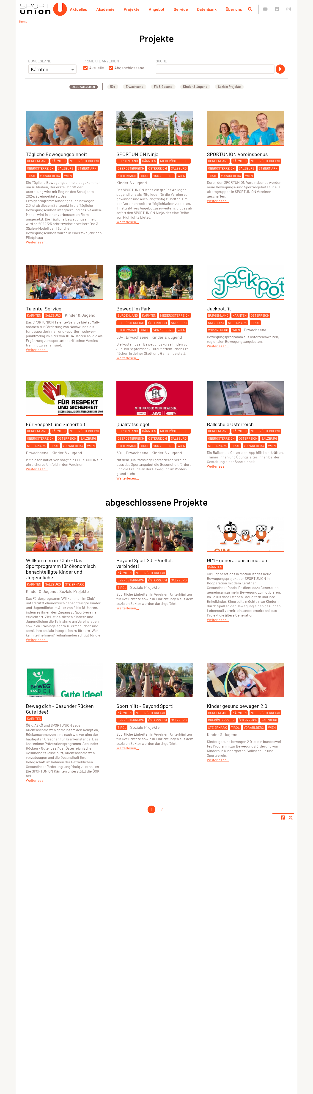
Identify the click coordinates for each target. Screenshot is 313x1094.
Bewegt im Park (133, 308)
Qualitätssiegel (132, 424)
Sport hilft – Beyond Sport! (145, 706)
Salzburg (66, 168)
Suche (161, 61)
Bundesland (39, 61)
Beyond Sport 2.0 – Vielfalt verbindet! (144, 563)
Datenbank (207, 9)
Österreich (157, 168)
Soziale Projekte (229, 87)
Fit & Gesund (163, 87)
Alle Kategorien (83, 86)
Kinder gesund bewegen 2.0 (237, 706)
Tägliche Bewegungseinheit (56, 154)
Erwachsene (134, 87)
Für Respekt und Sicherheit (55, 424)
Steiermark (87, 168)
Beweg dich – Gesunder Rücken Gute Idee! (60, 708)
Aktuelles (78, 9)
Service (181, 9)
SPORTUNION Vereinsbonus (237, 154)
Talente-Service (43, 308)
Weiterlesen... (37, 242)
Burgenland (37, 161)
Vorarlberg (50, 176)
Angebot (157, 9)
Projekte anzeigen (101, 61)
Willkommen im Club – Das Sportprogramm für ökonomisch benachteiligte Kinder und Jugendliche (61, 568)
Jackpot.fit (219, 308)
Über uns (234, 9)
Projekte (132, 9)
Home (23, 21)
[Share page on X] (290, 817)
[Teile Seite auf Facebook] (282, 817)
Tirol (31, 176)
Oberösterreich (40, 168)
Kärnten (59, 161)
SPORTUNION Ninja (137, 154)
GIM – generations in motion (237, 560)
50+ (112, 87)
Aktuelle (96, 67)
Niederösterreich (84, 161)
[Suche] (280, 69)
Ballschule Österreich (230, 424)
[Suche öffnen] (250, 9)
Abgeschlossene (129, 67)
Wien (68, 176)
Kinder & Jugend (195, 87)
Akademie (105, 9)
